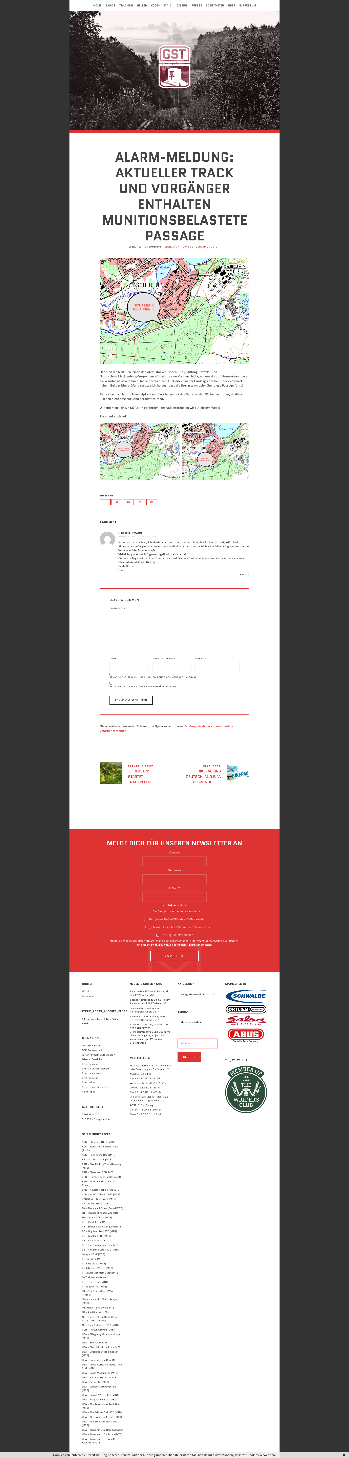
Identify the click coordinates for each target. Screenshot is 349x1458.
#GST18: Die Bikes (140, 1074)
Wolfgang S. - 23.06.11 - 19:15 (148, 1083)
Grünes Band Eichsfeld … (96, 1087)
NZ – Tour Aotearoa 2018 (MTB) (100, 1325)
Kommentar (118, 608)
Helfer (142, 5)
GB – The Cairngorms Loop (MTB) (100, 1245)
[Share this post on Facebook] (105, 502)
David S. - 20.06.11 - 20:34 (145, 1092)
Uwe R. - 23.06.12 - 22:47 (145, 1087)
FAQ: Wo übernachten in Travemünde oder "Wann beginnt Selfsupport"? (150, 1067)
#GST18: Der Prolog (141, 1105)
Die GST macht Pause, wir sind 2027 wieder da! (149, 993)
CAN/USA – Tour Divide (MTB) (99, 1199)
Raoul (133, 991)
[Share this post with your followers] (116, 502)
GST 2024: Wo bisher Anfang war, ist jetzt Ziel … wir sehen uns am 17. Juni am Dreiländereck (150, 1037)
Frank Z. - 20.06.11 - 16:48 (145, 1114)
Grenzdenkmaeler (92, 1064)
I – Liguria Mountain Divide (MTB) (100, 1272)
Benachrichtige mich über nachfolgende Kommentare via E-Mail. (153, 677)
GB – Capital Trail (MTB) (95, 1222)
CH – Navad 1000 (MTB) (95, 1203)
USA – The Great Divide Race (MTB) (102, 1417)
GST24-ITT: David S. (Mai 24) (146, 1109)
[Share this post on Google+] (140, 502)
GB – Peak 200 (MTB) (94, 1240)
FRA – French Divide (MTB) (97, 1217)
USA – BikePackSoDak (94, 1342)
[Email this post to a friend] (151, 502)
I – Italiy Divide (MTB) (94, 1263)
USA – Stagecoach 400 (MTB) (99, 1399)
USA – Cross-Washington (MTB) (100, 1373)
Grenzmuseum (90, 1078)
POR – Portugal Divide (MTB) (98, 1329)
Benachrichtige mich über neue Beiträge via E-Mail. (144, 686)
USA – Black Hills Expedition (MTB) (101, 1347)
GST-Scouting (199, 246)
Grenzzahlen (89, 1082)
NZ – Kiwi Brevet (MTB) (95, 1312)
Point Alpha (88, 1091)
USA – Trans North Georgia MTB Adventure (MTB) (100, 1440)
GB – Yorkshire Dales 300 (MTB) (100, 1249)
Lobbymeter (215, 5)
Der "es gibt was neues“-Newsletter (176, 911)
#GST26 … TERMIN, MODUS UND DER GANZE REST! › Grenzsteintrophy (149, 1028)
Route (213, 246)
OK (284, 1455)
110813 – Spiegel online (96, 1119)
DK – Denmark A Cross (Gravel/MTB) (102, 1208)
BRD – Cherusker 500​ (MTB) (98, 1172)
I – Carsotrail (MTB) (93, 1259)
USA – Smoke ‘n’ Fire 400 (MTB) (100, 1395)
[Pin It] (128, 502)
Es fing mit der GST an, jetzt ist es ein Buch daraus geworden (149, 1098)
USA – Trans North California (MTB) (102, 1434)
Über (231, 5)
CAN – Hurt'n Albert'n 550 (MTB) (101, 1194)
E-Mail (174, 888)
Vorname (174, 852)
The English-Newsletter (176, 935)
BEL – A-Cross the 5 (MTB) (97, 1159)
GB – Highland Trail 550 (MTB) (99, 1231)
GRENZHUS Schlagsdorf (95, 1068)
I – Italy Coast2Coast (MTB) (97, 1268)
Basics (110, 5)
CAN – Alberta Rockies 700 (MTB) (101, 1189)
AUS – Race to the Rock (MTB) (99, 1155)
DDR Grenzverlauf (92, 1050)
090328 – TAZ (90, 1114)
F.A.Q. (168, 5)
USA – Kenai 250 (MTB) (95, 1382)
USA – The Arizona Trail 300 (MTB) (102, 1412)
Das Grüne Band (91, 1045)
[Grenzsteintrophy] (174, 70)
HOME (85, 991)
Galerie (182, 5)
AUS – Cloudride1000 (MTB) (98, 1142)
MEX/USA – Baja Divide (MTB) (98, 1307)
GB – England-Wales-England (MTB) (102, 1226)
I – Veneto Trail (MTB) (94, 1286)
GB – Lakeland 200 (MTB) (96, 1236)
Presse (196, 5)
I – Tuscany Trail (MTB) (95, 1282)
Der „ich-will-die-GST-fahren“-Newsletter (176, 919)
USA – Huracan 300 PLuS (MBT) (100, 1377)
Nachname (174, 870)
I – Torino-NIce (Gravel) (95, 1277)
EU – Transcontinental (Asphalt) (100, 1213)
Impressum (247, 5)
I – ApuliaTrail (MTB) (93, 1254)
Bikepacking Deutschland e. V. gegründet (211, 775)
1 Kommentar (153, 246)
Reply (243, 574)
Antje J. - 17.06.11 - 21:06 (145, 1078)
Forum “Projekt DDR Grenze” (98, 1055)
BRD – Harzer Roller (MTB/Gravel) (101, 1177)
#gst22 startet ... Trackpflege (137, 775)
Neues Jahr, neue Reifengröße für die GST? (145, 1009)
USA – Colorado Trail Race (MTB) (100, 1360)
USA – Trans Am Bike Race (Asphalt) (102, 1430)
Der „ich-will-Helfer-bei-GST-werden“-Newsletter (176, 927)
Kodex (155, 5)
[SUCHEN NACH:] (197, 1043)
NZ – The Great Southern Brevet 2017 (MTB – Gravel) (100, 1318)
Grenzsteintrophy (177, 246)
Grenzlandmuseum (92, 1073)
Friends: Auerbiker (92, 1059)
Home (97, 5)
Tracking (126, 5)
